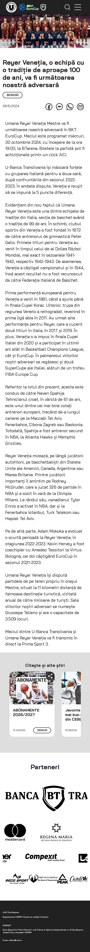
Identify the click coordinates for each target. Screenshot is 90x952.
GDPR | (19, 917)
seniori (42, 730)
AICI (62, 154)
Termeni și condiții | (31, 917)
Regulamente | (9, 917)
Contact (44, 917)
